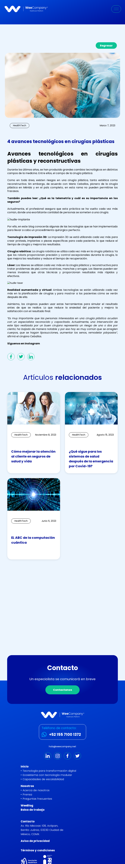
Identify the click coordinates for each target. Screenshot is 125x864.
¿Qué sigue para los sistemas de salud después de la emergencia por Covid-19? (91, 458)
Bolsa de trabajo (32, 810)
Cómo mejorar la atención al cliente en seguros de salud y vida (33, 456)
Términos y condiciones (38, 850)
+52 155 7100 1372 (65, 734)
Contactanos (62, 690)
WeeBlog (27, 805)
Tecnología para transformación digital (49, 771)
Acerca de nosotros (36, 790)
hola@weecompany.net (62, 746)
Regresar (106, 45)
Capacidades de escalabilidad (43, 779)
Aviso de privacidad (35, 841)
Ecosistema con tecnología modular (47, 775)
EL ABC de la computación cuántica (33, 540)
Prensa (27, 794)
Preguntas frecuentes (37, 799)
